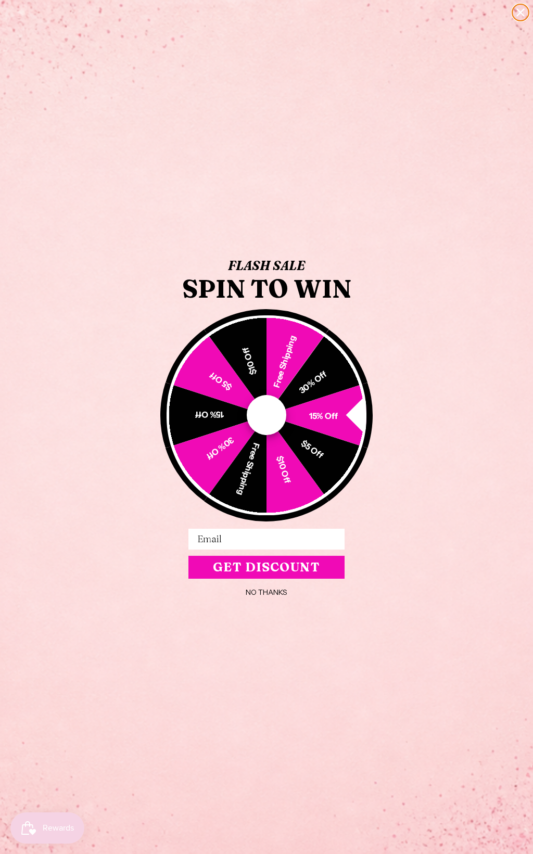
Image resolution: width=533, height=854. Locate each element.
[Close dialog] (520, 12)
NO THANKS (266, 592)
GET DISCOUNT (266, 567)
